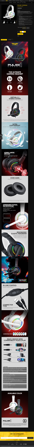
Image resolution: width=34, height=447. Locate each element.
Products (10, 2)
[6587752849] (1, 138)
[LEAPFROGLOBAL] (3, 0)
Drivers (18, 2)
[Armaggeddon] (6, 0)
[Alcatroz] (21, 0)
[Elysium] (14, 0)
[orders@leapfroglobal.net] (1, 135)
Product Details (4, 39)
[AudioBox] (17, 0)
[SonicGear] (10, 0)
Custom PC (21, 2)
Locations (14, 2)
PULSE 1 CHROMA (20, 27)
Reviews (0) (10, 39)
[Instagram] (25, 444)
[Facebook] (24, 444)
